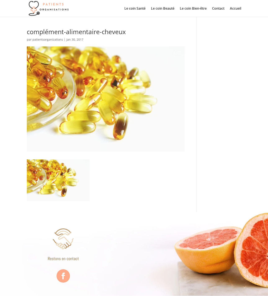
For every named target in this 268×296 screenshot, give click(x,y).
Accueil (235, 9)
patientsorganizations (47, 39)
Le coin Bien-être (193, 9)
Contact (218, 9)
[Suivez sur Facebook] (63, 276)
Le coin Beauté (162, 9)
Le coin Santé (135, 9)
